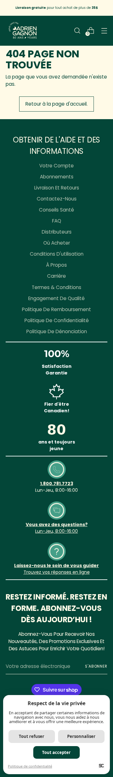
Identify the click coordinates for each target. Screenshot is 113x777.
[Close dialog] (109, 363)
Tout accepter (56, 752)
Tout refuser (31, 736)
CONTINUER (85, 420)
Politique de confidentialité (30, 766)
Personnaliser (81, 736)
